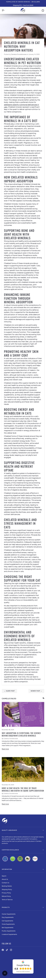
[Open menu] (5, 10)
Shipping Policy (7, 889)
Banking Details (7, 886)
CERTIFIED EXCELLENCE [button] (10, 850)
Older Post (9, 691)
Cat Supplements (7, 921)
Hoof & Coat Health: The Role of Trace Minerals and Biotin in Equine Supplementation (23, 789)
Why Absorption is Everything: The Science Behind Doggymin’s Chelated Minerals (21, 734)
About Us (5, 879)
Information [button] (7, 869)
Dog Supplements (8, 917)
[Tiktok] (7, 950)
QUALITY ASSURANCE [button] (9, 830)
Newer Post (36, 691)
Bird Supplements (7, 927)
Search (4, 876)
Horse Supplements (8, 924)
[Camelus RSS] (43, 698)
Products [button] (6, 907)
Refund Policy (6, 896)
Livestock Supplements (9, 934)
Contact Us (5, 883)
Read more (5, 749)
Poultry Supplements (8, 931)
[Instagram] (11, 950)
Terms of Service (7, 899)
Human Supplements (8, 914)
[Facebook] (3, 950)
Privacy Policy (6, 893)
